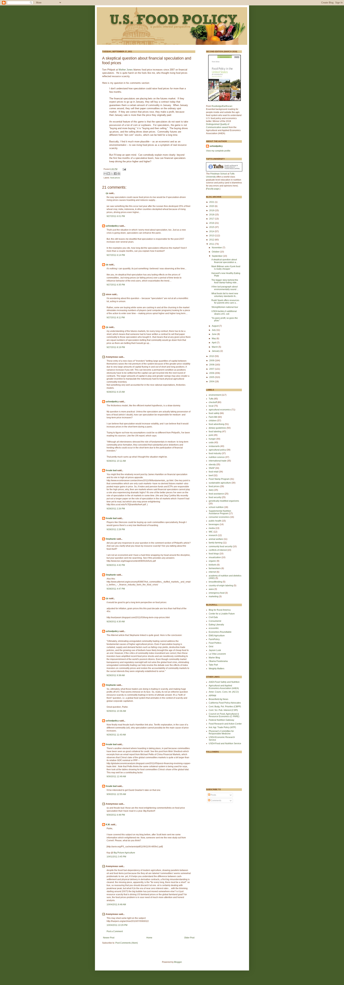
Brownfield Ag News (218, 699)
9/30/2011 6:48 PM (116, 815)
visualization (215, 557)
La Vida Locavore (217, 654)
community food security (220, 546)
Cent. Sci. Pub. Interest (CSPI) (223, 710)
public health (215, 521)
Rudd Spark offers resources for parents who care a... (225, 301)
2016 (212, 223)
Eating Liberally (216, 624)
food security (215, 497)
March (215, 347)
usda (211, 442)
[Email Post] (124, 169)
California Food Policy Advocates (225, 703)
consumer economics (219, 517)
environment (215, 395)
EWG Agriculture (217, 635)
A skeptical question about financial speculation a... (224, 260)
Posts (213, 795)
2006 (212, 373)
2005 (212, 377)
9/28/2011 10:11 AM (116, 461)
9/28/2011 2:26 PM (116, 508)
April (214, 342)
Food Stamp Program (219, 479)
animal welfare (216, 539)
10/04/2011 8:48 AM (116, 904)
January (216, 351)
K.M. (108, 824)
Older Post (189, 937)
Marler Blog (214, 657)
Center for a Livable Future (222, 613)
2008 (212, 364)
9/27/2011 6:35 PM (116, 284)
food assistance (216, 493)
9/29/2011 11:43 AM (116, 734)
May (214, 338)
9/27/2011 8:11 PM (116, 317)
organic (212, 561)
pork (211, 435)
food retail (213, 471)
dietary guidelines (217, 428)
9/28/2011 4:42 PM (116, 565)
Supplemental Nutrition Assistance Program (220, 512)
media (212, 528)
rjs (107, 193)
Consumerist (215, 621)
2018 (212, 214)
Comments (215, 800)
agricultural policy (217, 450)
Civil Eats (213, 617)
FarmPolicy (214, 639)
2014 (212, 231)
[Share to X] (112, 173)
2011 (212, 244)
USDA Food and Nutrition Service (225, 743)
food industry (215, 453)
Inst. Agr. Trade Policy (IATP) (222, 727)
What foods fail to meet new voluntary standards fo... (224, 294)
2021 (212, 202)
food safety (214, 413)
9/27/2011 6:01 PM (116, 216)
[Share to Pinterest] (119, 173)
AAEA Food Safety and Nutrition (224, 682)
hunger (212, 439)
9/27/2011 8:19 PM (116, 347)
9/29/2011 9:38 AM (116, 675)
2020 (212, 206)
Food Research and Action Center (225, 724)
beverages (214, 524)
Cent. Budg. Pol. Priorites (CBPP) (225, 706)
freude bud (111, 470)
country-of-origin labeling (221, 585)
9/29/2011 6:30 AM (116, 621)
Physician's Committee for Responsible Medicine (221, 732)
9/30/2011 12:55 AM (116, 794)
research (213, 535)
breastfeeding (215, 582)
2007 (212, 369)
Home (149, 937)
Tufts (211, 398)
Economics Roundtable (220, 632)
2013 (212, 235)
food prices (115, 178)
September (217, 256)
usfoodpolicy (112, 226)
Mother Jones (126, 69)
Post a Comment (115, 931)
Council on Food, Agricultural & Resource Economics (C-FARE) (224, 715)
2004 (212, 381)
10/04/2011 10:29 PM (117, 925)
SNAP (212, 468)
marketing (213, 596)
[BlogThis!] (108, 173)
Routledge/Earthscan (222, 106)
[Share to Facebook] (115, 173)
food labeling (215, 431)
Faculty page (213, 189)
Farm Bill (213, 417)
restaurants (214, 446)
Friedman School (218, 173)
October (216, 251)
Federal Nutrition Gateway (221, 720)
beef (211, 475)
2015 (212, 227)
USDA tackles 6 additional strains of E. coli (224, 312)
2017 (212, 218)
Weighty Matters (216, 668)
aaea (211, 589)
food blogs (214, 553)
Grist (211, 646)
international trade (217, 461)
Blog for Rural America (220, 610)
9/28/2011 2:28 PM (116, 529)
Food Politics (215, 643)
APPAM (212, 695)
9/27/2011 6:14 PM (116, 255)
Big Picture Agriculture (124, 852)
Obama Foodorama (218, 661)
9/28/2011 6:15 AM (116, 392)
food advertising (216, 424)
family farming (215, 542)
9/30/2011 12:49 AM (116, 776)
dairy (211, 490)
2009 (212, 360)
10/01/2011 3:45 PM (116, 856)
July (214, 330)
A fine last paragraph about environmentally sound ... (224, 287)
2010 (212, 356)
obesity (212, 464)
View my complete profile (218, 151)
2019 (212, 210)
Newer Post (108, 937)
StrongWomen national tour (224, 307)
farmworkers (215, 568)
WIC (211, 532)
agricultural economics (220, 409)
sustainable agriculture (220, 483)
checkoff (213, 402)
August (215, 326)
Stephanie (111, 539)
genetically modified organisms (224, 501)
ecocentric (214, 628)
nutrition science (217, 457)
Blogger (178, 962)
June (214, 334)
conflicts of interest (218, 550)
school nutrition (216, 507)
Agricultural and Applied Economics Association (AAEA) (224, 686)
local (211, 406)
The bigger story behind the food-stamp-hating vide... (224, 281)
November (217, 247)
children (213, 420)
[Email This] (105, 173)
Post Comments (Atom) (126, 943)
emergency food (216, 593)
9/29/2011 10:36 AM (116, 711)
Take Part (213, 665)
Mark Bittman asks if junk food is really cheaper (225, 267)
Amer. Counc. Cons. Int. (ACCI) (224, 692)
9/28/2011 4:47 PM (116, 589)
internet (212, 572)
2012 (212, 239)
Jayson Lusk (215, 650)
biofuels (212, 564)
